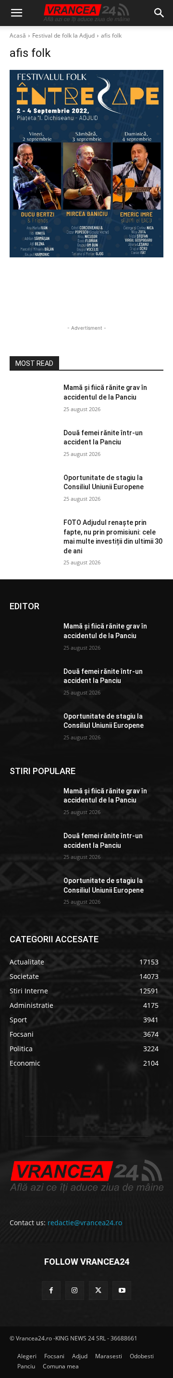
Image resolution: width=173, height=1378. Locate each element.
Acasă (18, 35)
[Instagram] (74, 1290)
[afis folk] (86, 163)
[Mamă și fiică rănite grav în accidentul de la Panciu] (33, 399)
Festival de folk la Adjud (63, 35)
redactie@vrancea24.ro (85, 1222)
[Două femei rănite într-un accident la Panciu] (33, 444)
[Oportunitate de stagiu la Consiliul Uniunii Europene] (33, 489)
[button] (16, 13)
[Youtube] (121, 1290)
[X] (98, 1290)
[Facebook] (51, 1290)
